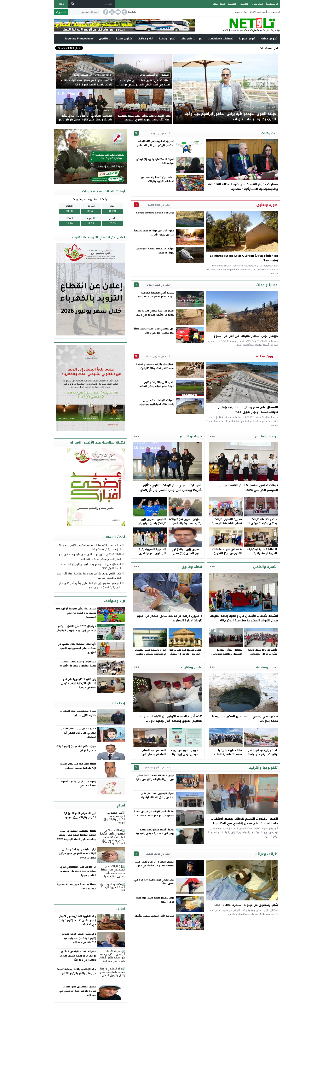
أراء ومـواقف (145, 38)
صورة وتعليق (267, 205)
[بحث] (73, 4)
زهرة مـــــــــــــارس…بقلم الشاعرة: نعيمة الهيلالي (78, 783)
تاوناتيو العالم (191, 436)
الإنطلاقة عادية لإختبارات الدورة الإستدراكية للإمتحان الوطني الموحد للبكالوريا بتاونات (262, 555)
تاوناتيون (104, 38)
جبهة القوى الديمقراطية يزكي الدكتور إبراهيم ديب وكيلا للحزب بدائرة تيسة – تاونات (90, 547)
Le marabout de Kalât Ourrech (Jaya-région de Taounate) (244, 258)
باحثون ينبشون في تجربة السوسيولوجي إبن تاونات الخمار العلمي (185, 754)
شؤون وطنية (124, 38)
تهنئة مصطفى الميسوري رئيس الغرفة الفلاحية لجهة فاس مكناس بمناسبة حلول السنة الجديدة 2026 (76, 835)
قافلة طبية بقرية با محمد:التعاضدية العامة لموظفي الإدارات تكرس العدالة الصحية (227, 756)
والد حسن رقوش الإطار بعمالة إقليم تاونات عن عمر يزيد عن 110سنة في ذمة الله (79, 938)
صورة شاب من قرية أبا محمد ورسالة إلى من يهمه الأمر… (154, 233)
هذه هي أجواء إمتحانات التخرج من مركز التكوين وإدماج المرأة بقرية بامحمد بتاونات (225, 555)
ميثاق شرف (218, 3)
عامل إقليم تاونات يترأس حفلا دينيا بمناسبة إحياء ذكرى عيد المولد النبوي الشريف (89, 575)
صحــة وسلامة (267, 667)
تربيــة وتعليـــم (266, 436)
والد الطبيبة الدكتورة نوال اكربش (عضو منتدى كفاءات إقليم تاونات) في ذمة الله (77, 920)
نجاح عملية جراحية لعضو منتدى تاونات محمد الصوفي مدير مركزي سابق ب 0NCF (77, 853)
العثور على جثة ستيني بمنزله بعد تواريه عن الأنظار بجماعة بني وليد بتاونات (155, 315)
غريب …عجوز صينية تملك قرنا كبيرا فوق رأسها (155, 900)
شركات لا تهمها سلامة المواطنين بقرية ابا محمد (155, 251)
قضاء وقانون (192, 567)
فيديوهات (269, 133)
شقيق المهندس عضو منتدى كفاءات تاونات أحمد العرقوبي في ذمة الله (77, 991)
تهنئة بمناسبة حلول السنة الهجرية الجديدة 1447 (76, 886)
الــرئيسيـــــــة (272, 3)
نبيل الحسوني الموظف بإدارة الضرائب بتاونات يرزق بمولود (80, 815)
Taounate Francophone (79, 38)
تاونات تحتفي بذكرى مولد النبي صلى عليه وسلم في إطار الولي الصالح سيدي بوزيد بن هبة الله (90, 556)
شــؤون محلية (269, 38)
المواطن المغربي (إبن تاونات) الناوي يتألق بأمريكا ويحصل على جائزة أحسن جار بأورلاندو (171, 488)
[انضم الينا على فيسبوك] (105, 12)
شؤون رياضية (167, 38)
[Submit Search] (136, 133)
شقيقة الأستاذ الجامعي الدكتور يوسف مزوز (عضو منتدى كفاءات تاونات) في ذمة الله (78, 955)
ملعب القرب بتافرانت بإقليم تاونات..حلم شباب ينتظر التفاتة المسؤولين (157, 386)
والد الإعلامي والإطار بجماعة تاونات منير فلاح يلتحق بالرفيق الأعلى (76, 971)
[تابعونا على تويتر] (111, 12)
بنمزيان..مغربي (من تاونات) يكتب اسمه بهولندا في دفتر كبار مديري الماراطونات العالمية (185, 525)
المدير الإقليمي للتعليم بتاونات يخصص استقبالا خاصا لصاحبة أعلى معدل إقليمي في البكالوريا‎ (244, 821)
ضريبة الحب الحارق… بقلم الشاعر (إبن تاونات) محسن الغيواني (78, 766)
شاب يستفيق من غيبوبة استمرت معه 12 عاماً (246, 905)
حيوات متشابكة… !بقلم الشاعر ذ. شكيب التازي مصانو (78, 713)
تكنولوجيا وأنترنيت (263, 768)
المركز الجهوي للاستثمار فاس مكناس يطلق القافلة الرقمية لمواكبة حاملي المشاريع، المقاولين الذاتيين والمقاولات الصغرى (154, 799)
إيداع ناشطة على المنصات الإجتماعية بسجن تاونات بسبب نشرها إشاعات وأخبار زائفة (150, 655)
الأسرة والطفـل (265, 567)
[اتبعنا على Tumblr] (124, 12)
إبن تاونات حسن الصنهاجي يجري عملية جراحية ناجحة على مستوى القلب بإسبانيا (78, 871)
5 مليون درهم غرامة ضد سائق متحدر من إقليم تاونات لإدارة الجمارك (169, 618)
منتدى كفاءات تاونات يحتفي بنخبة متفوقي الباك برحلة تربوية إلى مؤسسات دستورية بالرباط (260, 525)
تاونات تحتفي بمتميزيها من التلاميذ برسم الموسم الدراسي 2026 (248, 488)
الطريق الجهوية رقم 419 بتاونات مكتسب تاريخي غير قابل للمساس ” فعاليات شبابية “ (154, 145)
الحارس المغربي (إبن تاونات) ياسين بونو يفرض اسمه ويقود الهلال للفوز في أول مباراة (150, 525)
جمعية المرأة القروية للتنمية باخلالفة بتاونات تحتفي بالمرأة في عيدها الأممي (227, 655)
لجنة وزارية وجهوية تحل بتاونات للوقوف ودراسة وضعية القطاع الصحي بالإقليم (262, 756)
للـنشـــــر (232, 3)
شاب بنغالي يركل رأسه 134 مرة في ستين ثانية (154, 882)
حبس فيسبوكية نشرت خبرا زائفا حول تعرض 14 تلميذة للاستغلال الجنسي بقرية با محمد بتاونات (185, 655)
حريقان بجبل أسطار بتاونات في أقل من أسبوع (246, 336)
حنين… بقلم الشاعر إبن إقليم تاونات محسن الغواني (76, 748)
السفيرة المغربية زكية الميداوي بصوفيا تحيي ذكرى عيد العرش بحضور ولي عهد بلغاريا (151, 555)
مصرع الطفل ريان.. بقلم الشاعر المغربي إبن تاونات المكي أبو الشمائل (78, 732)
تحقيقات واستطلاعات (220, 38)
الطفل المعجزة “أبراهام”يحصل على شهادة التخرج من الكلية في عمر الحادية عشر (154, 866)
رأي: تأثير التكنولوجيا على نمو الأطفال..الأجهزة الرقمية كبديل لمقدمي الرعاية (78, 683)
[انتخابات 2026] (91, 156)
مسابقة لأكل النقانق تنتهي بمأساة (154, 916)
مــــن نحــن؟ (257, 3)
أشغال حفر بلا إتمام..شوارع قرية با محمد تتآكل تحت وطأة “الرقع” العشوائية (155, 368)
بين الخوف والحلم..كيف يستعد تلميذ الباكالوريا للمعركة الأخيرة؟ (78, 664)
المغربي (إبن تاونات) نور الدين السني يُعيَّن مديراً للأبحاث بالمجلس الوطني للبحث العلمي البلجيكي (186, 555)
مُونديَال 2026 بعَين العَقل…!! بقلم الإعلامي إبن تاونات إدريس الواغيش (76, 628)
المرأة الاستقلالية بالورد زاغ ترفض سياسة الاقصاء (155, 161)
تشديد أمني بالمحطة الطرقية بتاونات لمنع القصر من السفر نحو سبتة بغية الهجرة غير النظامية (156, 297)
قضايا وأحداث (267, 285)
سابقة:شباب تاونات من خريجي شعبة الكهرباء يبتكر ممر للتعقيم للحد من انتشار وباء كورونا (154, 815)
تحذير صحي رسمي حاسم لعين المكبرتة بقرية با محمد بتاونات (245, 718)
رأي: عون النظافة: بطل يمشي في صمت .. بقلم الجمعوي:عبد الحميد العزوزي (77, 648)
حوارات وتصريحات (191, 38)
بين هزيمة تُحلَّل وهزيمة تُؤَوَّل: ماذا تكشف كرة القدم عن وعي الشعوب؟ (76, 613)
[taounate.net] (237, 25)
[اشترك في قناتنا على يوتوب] (118, 12)
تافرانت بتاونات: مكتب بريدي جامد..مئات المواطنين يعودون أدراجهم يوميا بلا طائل (157, 404)
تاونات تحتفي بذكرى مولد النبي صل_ (236, 48)
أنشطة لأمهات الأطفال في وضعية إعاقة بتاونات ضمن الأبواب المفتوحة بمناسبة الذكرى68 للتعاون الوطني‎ (244, 620)
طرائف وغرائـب (266, 854)
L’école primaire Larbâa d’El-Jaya (155, 213)
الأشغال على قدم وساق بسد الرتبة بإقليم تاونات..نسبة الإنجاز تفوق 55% (248, 409)
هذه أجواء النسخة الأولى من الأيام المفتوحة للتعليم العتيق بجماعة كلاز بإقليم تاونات (171, 718)
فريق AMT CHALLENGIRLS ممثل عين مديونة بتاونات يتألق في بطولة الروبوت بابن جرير (154, 779)
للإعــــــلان (244, 3)
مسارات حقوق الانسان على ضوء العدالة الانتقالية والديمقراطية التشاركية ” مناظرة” (243, 187)
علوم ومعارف (191, 667)
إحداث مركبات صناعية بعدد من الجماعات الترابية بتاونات (157, 179)
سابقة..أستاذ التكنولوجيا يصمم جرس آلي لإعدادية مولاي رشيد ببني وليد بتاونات (154, 834)
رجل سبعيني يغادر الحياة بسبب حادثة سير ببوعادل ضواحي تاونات (153, 331)
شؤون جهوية (247, 38)
